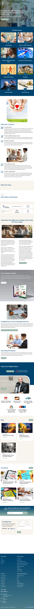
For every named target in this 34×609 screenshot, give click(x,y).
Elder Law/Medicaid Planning (21, 561)
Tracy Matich (3, 583)
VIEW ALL (31, 467)
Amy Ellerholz (3, 585)
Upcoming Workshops (20, 583)
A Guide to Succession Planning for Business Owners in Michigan (25, 483)
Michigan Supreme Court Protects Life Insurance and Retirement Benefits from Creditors (24, 436)
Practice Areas (19, 558)
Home (2, 558)
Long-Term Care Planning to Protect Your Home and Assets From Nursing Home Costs (25, 500)
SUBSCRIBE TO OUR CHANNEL (22, 371)
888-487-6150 (5, 602)
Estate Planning (4, 434)
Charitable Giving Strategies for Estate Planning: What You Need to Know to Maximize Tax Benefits (8, 482)
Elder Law (3, 453)
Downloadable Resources (20, 585)
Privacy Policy (3, 561)
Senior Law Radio (19, 586)
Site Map (2, 563)
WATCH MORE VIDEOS (10, 371)
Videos (18, 577)
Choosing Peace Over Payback (8, 435)
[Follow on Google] (10, 528)
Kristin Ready (3, 577)
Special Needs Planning (20, 566)
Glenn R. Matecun (3, 575)
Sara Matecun (3, 580)
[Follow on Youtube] (11, 528)
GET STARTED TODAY (5, 19)
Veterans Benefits (19, 569)
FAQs (18, 580)
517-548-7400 (5, 599)
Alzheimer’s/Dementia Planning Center (22, 563)
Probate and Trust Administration (22, 564)
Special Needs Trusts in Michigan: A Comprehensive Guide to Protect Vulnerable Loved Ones (8, 500)
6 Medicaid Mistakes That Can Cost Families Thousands (8, 456)
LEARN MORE (4, 282)
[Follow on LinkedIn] (13, 528)
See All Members (3, 586)
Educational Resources (20, 575)
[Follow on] (8, 528)
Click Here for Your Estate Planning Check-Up (9, 330)
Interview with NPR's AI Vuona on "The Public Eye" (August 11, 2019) (22, 410)
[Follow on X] (14, 528)
